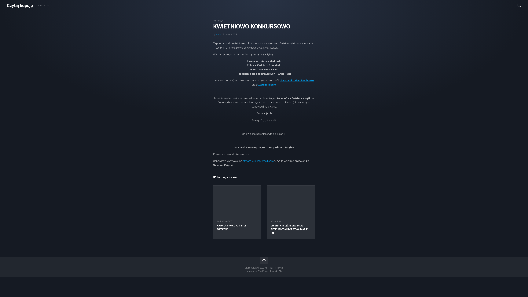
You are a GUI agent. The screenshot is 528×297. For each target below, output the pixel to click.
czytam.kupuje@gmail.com (258, 161)
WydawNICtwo (224, 221)
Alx (280, 271)
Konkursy (218, 21)
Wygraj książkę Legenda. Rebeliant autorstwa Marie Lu (289, 229)
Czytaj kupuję (20, 5)
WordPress (263, 271)
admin (219, 34)
